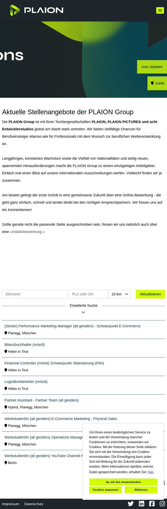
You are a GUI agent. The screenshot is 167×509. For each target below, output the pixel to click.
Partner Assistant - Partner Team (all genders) (41, 400)
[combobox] (119, 294)
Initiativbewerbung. (27, 232)
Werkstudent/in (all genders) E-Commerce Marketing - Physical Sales (60, 419)
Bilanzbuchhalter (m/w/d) (24, 345)
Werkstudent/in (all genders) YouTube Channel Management (53, 456)
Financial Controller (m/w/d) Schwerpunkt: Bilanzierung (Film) (54, 363)
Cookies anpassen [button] (106, 489)
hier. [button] (151, 472)
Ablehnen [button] (141, 489)
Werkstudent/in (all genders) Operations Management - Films (54, 437)
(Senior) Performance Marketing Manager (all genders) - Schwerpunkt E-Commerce (72, 326)
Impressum (10, 504)
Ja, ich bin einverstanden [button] (123, 482)
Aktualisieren (150, 294)
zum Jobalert (152, 67)
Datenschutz (33, 504)
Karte (159, 83)
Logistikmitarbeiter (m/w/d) (25, 382)
